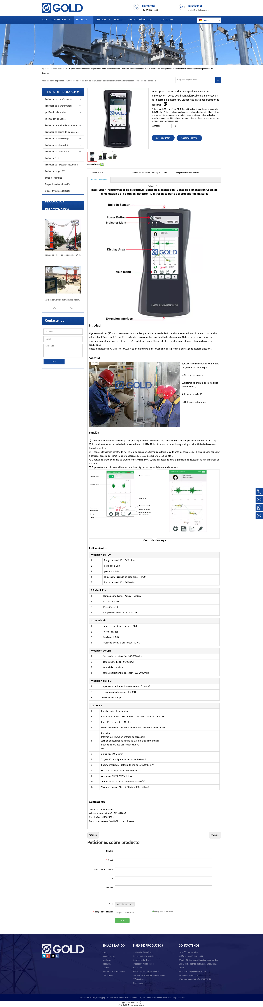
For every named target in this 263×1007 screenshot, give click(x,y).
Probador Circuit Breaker (143, 964)
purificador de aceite (55, 112)
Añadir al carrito (189, 138)
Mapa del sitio (178, 998)
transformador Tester (142, 960)
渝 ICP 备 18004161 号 (131, 1003)
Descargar (107, 964)
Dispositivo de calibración (57, 184)
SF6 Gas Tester (139, 979)
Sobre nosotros (109, 956)
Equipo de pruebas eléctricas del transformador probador (109, 81)
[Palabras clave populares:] (218, 80)
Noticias (106, 968)
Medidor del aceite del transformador (149, 975)
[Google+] (48, 956)
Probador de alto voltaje (57, 138)
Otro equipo (138, 983)
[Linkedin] (44, 956)
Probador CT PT (52, 158)
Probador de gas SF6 (55, 171)
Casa (105, 952)
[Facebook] (57, 956)
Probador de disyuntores (57, 152)
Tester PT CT (138, 968)
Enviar (54, 361)
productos (107, 960)
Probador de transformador (58, 99)
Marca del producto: (141, 173)
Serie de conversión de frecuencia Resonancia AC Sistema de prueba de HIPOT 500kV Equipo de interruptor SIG (63, 300)
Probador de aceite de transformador (63, 125)
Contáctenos (108, 975)
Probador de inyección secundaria (62, 165)
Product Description (99, 180)
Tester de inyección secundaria (146, 971)
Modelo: (93, 173)
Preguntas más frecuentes (114, 971)
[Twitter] (53, 956)
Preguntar (165, 138)
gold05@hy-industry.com (198, 10)
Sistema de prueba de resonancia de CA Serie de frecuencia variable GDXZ (63, 255)
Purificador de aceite (75, 81)
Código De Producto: (184, 173)
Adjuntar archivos (124, 904)
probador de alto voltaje (145, 81)
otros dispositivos (53, 178)
